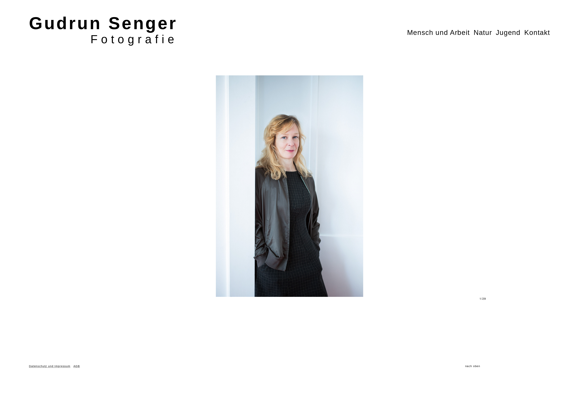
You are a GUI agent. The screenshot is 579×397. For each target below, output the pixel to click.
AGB (76, 366)
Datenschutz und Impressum (49, 366)
